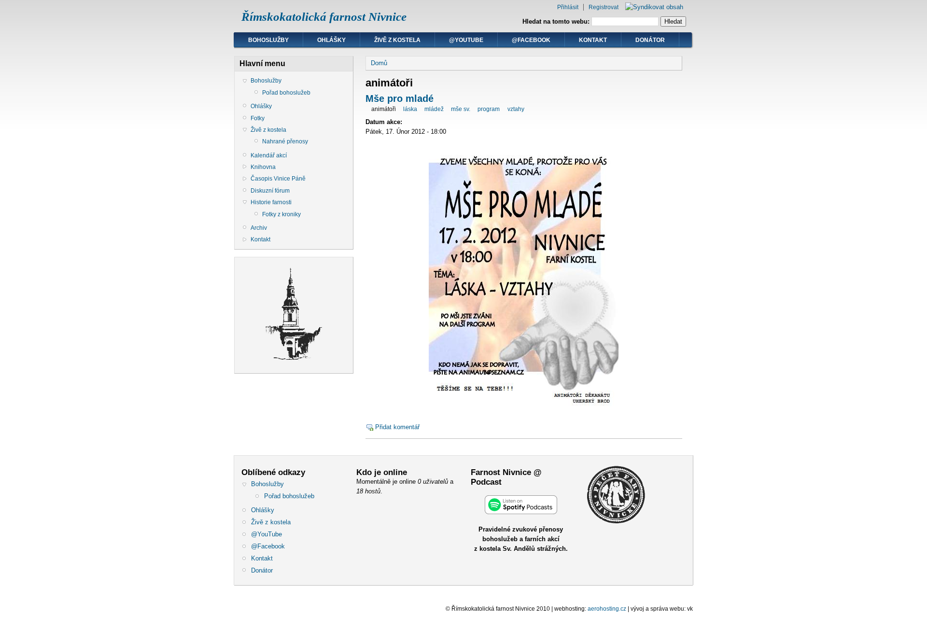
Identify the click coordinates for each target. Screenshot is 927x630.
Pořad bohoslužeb (286, 92)
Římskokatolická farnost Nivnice (324, 16)
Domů (379, 63)
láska (410, 109)
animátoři (383, 109)
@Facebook (531, 40)
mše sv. (460, 109)
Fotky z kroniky (281, 214)
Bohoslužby (268, 40)
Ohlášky (331, 40)
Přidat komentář (397, 427)
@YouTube (466, 40)
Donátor (650, 40)
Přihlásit (567, 7)
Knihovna (263, 167)
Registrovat (603, 7)
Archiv (259, 227)
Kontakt (593, 40)
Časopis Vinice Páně (278, 178)
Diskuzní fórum (270, 190)
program (489, 109)
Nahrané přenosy (285, 141)
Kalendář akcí (269, 155)
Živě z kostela (397, 40)
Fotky (258, 118)
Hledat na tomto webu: (556, 21)
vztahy (515, 109)
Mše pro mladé (399, 98)
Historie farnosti (271, 202)
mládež (434, 109)
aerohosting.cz (607, 608)
